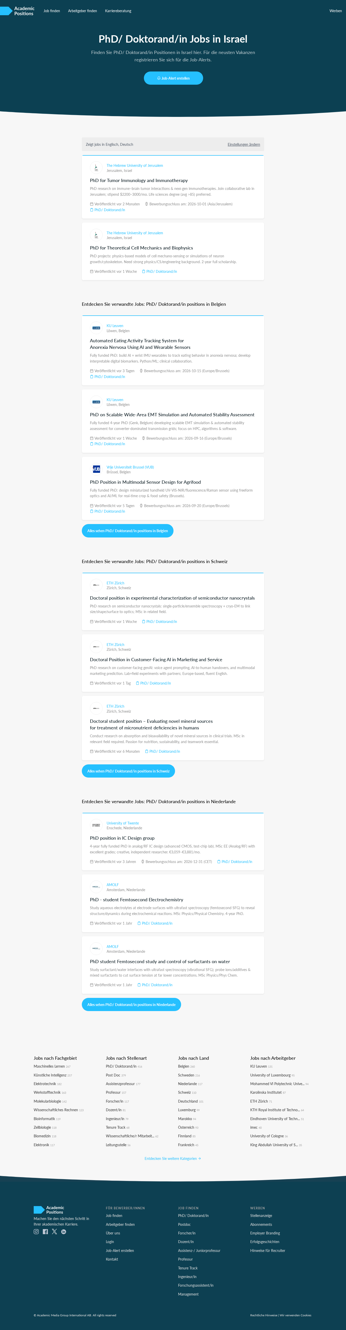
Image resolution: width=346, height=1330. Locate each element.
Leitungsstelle (118, 1144)
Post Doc (116, 1074)
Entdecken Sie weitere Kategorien (171, 1158)
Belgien (124, 330)
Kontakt (112, 1259)
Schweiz (124, 587)
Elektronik (44, 1144)
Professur (116, 1092)
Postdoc (184, 1224)
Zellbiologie (45, 1127)
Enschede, (115, 827)
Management (188, 1294)
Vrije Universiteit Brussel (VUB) (130, 467)
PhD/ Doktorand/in (109, 209)
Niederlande (132, 827)
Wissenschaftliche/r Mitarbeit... (132, 1135)
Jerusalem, (115, 170)
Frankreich (188, 1144)
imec (256, 1127)
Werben (336, 10)
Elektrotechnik (48, 1083)
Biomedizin (45, 1135)
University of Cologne (269, 1135)
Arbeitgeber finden (82, 10)
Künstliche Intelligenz (53, 1074)
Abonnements (261, 1224)
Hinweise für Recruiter (267, 1250)
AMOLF (113, 884)
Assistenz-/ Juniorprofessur (199, 1250)
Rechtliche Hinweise (263, 1315)
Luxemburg (189, 1109)
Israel (128, 170)
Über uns (113, 1232)
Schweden (189, 1074)
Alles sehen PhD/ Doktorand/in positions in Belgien (127, 530)
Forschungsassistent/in (196, 1285)
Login (110, 1241)
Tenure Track (117, 1127)
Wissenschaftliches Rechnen (59, 1109)
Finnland (187, 1135)
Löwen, (113, 330)
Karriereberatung (118, 10)
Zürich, (112, 587)
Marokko (187, 1118)
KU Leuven (115, 325)
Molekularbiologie (50, 1101)
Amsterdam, (116, 889)
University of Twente (123, 822)
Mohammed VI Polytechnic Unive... (279, 1083)
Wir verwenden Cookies (295, 1315)
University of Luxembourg (272, 1074)
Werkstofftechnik (50, 1092)
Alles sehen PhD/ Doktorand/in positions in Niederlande (131, 1004)
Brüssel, (113, 471)
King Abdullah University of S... (276, 1144)
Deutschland (190, 1101)
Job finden (52, 10)
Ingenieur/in (117, 1118)
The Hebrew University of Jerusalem (135, 165)
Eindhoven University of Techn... (277, 1118)
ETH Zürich (115, 582)
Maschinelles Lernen (52, 1066)
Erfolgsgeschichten (264, 1241)
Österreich (188, 1127)
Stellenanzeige (261, 1215)
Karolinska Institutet (268, 1092)
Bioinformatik (47, 1118)
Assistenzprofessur (123, 1083)
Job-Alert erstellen (176, 78)
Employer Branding (265, 1232)
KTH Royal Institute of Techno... (277, 1109)
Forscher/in (117, 1101)
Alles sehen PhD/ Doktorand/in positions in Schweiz (128, 771)
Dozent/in (116, 1109)
